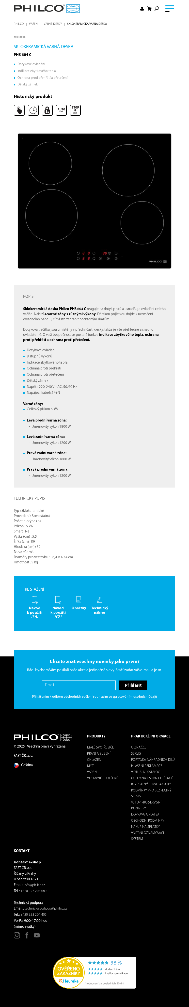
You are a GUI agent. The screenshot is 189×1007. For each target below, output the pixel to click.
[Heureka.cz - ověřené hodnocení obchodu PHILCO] (94, 972)
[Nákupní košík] (149, 8)
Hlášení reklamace (146, 766)
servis (136, 754)
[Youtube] (37, 937)
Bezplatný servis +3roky (151, 784)
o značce (139, 747)
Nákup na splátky (145, 827)
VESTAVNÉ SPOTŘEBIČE (103, 778)
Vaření (33, 24)
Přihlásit (133, 685)
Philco (19, 24)
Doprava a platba (145, 814)
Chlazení (94, 760)
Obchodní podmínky (147, 821)
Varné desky (53, 24)
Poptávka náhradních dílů (153, 760)
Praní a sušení (98, 754)
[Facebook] (27, 937)
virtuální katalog (145, 772)
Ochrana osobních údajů (152, 778)
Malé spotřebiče (100, 747)
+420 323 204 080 (33, 891)
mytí (90, 766)
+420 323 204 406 (33, 915)
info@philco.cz (34, 885)
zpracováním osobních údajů (135, 697)
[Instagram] (17, 937)
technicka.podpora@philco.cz (46, 909)
